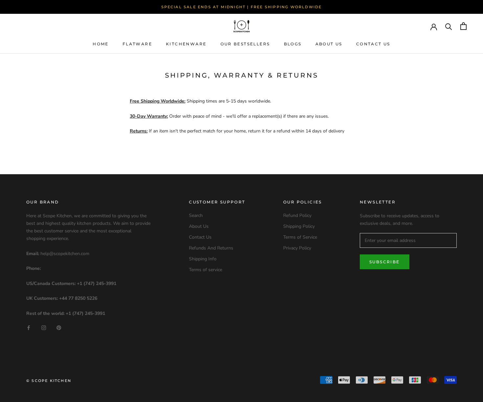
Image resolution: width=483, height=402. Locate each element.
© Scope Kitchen (48, 380)
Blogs (293, 43)
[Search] (448, 26)
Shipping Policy (299, 226)
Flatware (137, 43)
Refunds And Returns (211, 248)
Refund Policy (297, 215)
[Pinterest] (59, 327)
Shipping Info (203, 259)
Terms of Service (300, 237)
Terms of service (205, 270)
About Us (328, 43)
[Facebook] (28, 327)
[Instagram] (43, 327)
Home (101, 43)
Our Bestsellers (245, 43)
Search (196, 215)
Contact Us (373, 43)
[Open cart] (463, 26)
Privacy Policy (297, 248)
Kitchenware (186, 43)
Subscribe (384, 261)
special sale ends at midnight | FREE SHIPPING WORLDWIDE (241, 7)
